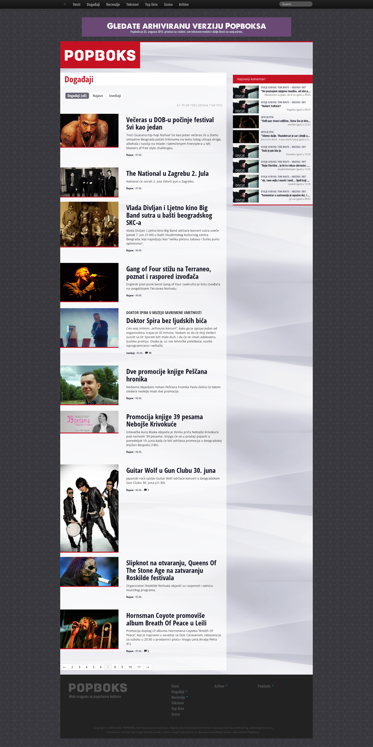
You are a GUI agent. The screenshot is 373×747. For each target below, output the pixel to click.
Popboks (265, 686)
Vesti (76, 4)
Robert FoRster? (271, 106)
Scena (168, 4)
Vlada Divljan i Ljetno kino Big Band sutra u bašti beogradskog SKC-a (169, 215)
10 (149, 353)
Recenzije (113, 4)
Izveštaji (115, 95)
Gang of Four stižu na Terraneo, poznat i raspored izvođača (168, 272)
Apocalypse (267, 117)
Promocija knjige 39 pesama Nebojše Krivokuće (164, 420)
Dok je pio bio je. (272, 150)
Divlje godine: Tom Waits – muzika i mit (283, 87)
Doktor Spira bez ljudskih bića (166, 320)
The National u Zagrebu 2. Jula (167, 173)
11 (139, 667)
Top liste (151, 4)
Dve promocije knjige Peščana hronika (166, 375)
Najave (98, 95)
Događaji (93, 4)
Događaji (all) (77, 95)
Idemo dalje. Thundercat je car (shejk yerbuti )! (289, 136)
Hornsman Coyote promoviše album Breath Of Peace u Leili (166, 619)
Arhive (184, 4)
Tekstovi (132, 4)
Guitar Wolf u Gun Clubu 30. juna (171, 470)
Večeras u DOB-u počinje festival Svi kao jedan (170, 123)
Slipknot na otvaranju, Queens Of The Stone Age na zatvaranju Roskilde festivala (171, 570)
